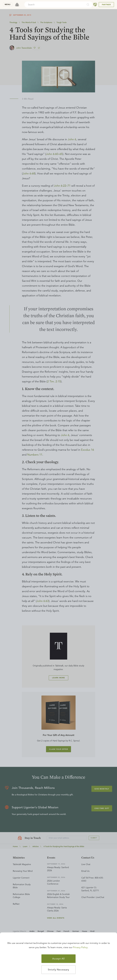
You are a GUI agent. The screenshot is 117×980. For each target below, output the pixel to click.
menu (8, 4)
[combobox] (54, 4)
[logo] (17, 5)
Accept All (58, 958)
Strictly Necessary (58, 969)
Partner (106, 5)
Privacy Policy (80, 947)
